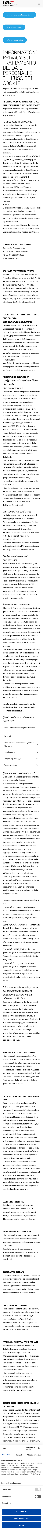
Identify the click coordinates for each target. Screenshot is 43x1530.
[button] (39, 4)
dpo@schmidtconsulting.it (24, 302)
